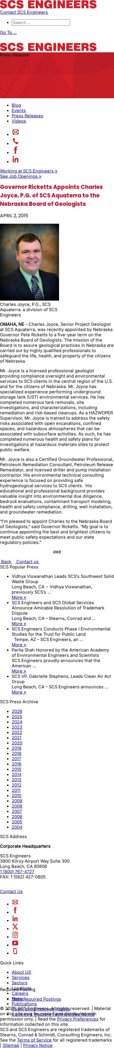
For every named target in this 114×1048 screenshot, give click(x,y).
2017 (16, 758)
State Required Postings (36, 999)
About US (21, 972)
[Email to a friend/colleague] (16, 134)
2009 (17, 801)
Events (19, 110)
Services (21, 977)
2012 (16, 785)
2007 (17, 811)
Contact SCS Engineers (24, 12)
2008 (17, 806)
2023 (17, 727)
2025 (17, 716)
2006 (17, 816)
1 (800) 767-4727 (17, 871)
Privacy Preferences (78, 1019)
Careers (20, 993)
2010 (16, 795)
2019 (16, 748)
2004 (17, 827)
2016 (16, 764)
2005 (17, 822)
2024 (17, 722)
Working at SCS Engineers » (29, 171)
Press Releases (27, 115)
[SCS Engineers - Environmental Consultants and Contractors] (48, 7)
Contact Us (11, 891)
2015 (16, 769)
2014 (16, 774)
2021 (16, 737)
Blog (16, 105)
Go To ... (8, 32)
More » (19, 597)
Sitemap (11, 1045)
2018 (16, 753)
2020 (17, 743)
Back (6, 561)
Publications (24, 1003)
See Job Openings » (21, 176)
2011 (16, 790)
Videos (19, 121)
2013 (16, 779)
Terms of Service (34, 1040)
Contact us (27, 561)
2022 (17, 732)
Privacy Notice (38, 1045)
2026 (17, 711)
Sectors (19, 982)
